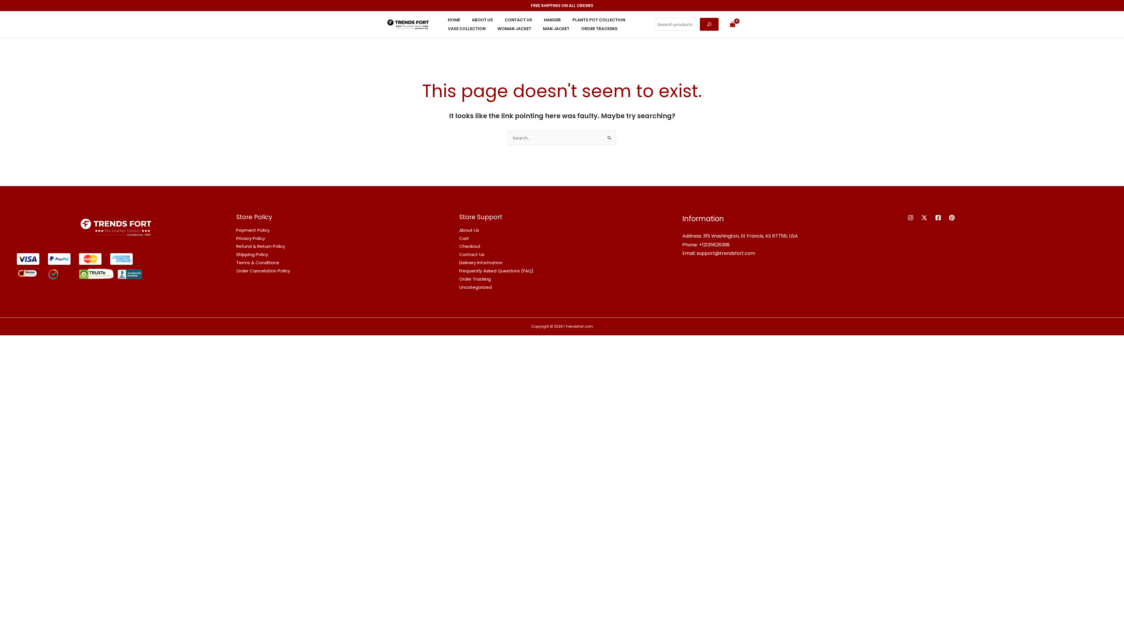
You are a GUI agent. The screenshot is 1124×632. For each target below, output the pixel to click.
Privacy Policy (250, 238)
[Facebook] (938, 217)
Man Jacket (556, 29)
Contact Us (518, 20)
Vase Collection (467, 29)
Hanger (552, 20)
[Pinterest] (952, 217)
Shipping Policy (252, 254)
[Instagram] (910, 217)
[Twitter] (924, 217)
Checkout (470, 246)
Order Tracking (599, 29)
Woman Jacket (514, 29)
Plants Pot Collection (599, 20)
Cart (464, 238)
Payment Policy (253, 230)
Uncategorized (475, 287)
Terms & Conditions (257, 263)
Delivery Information (481, 263)
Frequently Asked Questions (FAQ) (496, 271)
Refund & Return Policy (260, 246)
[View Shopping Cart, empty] (732, 24)
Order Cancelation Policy (263, 271)
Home (454, 20)
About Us (482, 20)
